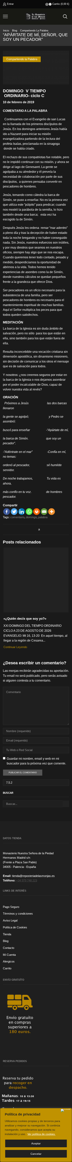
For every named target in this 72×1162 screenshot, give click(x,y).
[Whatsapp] (29, 511)
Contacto (8, 947)
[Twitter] (14, 511)
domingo (31, 517)
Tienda (7, 934)
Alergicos (9, 961)
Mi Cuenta (9, 954)
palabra (42, 517)
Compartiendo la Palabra (34, 30)
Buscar (66, 803)
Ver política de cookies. (41, 1134)
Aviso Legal (10, 920)
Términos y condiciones (18, 913)
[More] (51, 511)
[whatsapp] (38, 529)
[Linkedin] (21, 511)
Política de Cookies (15, 927)
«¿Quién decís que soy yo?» (24, 618)
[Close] (65, 1110)
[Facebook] (6, 511)
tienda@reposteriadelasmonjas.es (33, 875)
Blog (14, 30)
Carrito (7, 968)
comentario (17, 517)
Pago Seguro (11, 906)
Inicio (6, 30)
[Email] (44, 511)
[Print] (36, 511)
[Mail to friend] (34, 529)
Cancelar (36, 1153)
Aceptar (36, 1143)
